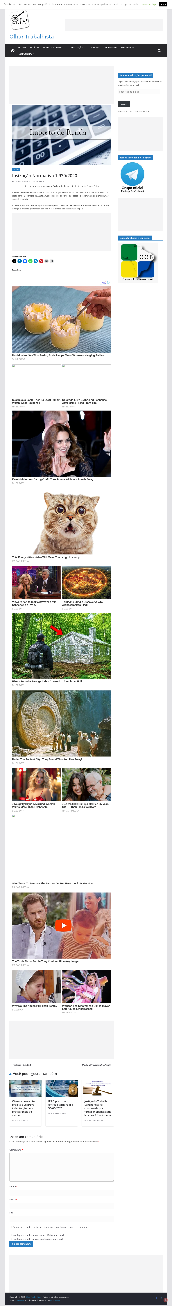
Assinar (124, 104)
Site (11, 1212)
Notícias (34, 47)
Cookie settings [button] (149, 4)
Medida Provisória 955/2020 (96, 1064)
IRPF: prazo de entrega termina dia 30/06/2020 (60, 1104)
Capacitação (76, 47)
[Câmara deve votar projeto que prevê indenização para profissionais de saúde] (25, 1081)
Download (111, 47)
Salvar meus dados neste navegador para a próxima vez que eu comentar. (50, 1227)
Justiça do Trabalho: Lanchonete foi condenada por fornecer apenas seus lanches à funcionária (97, 1108)
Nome (13, 1186)
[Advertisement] (114, 25)
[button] (63, 47)
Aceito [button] (163, 4)
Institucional (25, 54)
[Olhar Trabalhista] (12, 50)
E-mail (13, 1199)
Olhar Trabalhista (31, 36)
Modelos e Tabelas (52, 47)
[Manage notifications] (166, 1300)
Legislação (95, 47)
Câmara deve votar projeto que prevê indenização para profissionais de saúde (24, 1108)
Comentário (16, 1149)
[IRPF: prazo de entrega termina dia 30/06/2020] (62, 1081)
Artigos (22, 47)
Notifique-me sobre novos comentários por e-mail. (38, 1235)
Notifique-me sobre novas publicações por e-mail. (38, 1239)
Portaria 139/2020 (22, 1064)
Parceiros (126, 47)
